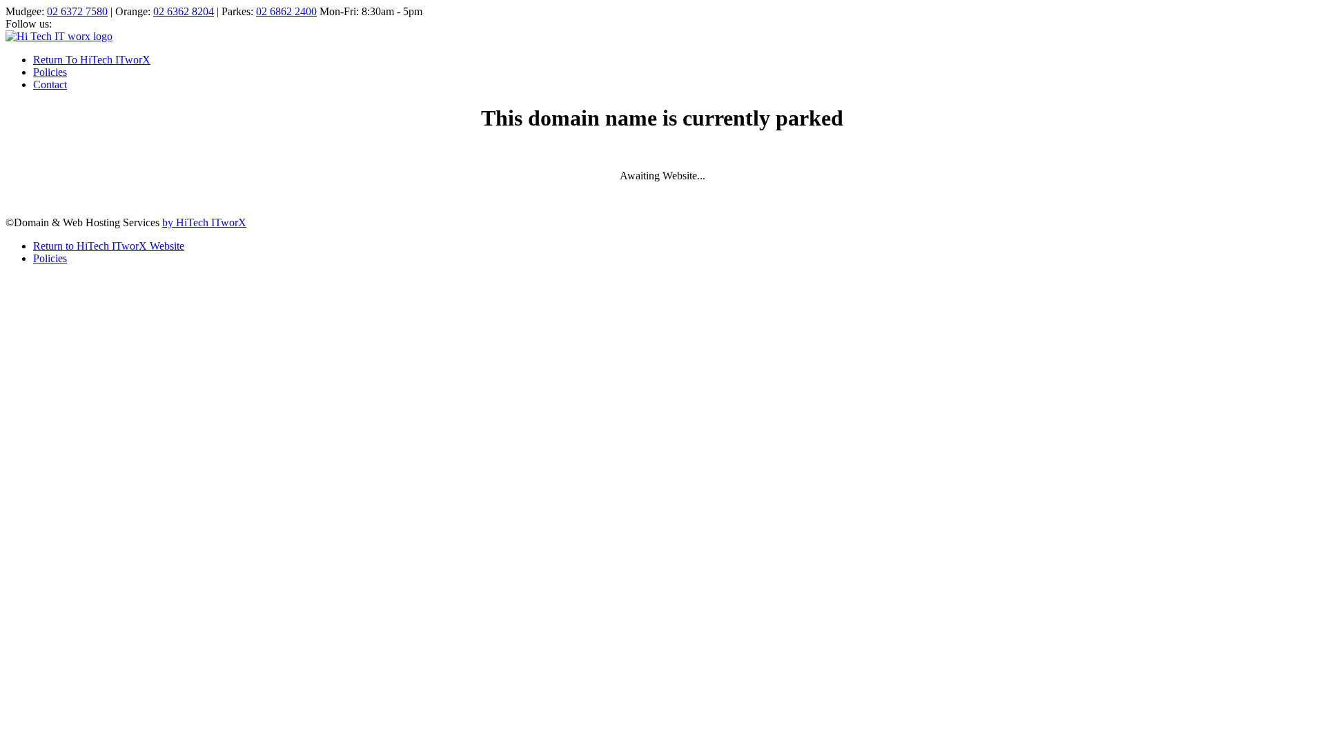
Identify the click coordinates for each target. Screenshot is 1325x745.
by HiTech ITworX (204, 222)
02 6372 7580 (77, 11)
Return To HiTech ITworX (91, 60)
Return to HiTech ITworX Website (108, 246)
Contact (50, 84)
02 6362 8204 (183, 11)
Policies (50, 72)
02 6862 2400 (286, 11)
